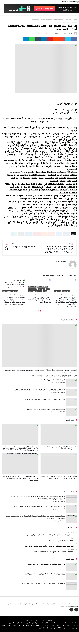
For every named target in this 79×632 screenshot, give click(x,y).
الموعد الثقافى (33, 289)
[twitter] (68, 39)
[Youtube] (71, 610)
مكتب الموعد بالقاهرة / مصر (10, 291)
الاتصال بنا (28, 623)
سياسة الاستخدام (74, 623)
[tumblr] (38, 39)
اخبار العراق (58, 291)
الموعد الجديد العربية (7, 625)
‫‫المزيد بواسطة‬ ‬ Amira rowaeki (54, 276)
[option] (65, 293)
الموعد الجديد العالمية (72, 628)
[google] (62, 39)
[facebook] (74, 39)
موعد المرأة (49, 628)
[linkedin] (44, 39)
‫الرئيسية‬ (75, 19)
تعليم (45, 291)
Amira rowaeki (68, 33)
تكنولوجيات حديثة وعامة (35, 291)
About (22, 623)
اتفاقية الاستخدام (54, 623)
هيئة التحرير (42, 628)
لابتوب (52, 625)
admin (63, 521)
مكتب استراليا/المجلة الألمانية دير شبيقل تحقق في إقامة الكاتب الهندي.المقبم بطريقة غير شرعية (58, 248)
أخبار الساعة (66, 291)
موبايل (68, 625)
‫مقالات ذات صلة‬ (71, 276)
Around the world (42, 287)
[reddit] (56, 39)
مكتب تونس (68, 19)
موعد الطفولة (66, 22)
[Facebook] (76, 610)
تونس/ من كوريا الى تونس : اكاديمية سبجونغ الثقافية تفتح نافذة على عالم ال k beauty (39, 299)
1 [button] (40, 310)
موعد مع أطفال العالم (60, 628)
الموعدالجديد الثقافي (18, 625)
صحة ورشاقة (75, 625)
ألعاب (48, 289)
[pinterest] (50, 39)
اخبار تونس (41, 289)
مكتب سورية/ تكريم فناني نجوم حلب (20, 246)
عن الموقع (35, 623)
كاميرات (63, 625)
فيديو (10, 623)
